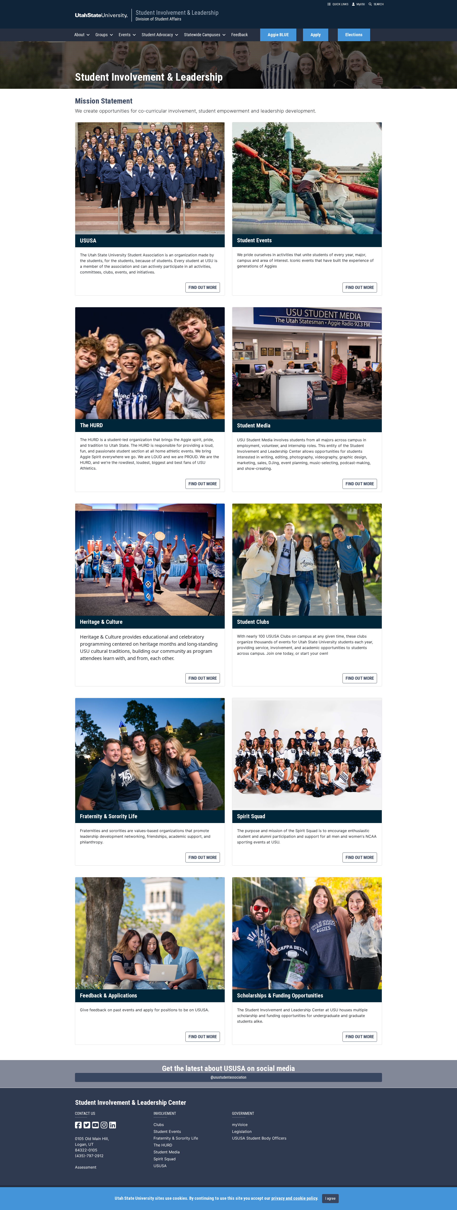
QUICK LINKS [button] (340, 4)
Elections (354, 34)
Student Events (167, 1131)
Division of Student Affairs (158, 18)
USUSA (160, 1165)
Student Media (167, 1152)
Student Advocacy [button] (157, 34)
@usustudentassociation (228, 1077)
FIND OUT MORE (203, 287)
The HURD (163, 1145)
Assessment (85, 1167)
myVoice (240, 1124)
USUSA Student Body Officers (259, 1138)
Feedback (239, 34)
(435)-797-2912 (89, 1155)
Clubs (159, 1124)
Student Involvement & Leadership (177, 12)
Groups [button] (101, 34)
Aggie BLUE (278, 34)
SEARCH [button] (379, 4)
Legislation (242, 1131)
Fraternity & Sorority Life (176, 1138)
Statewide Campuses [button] (202, 34)
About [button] (79, 34)
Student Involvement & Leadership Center (130, 1102)
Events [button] (125, 34)
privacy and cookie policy (294, 1198)
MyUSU (361, 4)
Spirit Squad (165, 1158)
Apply (316, 34)
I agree (330, 1198)
